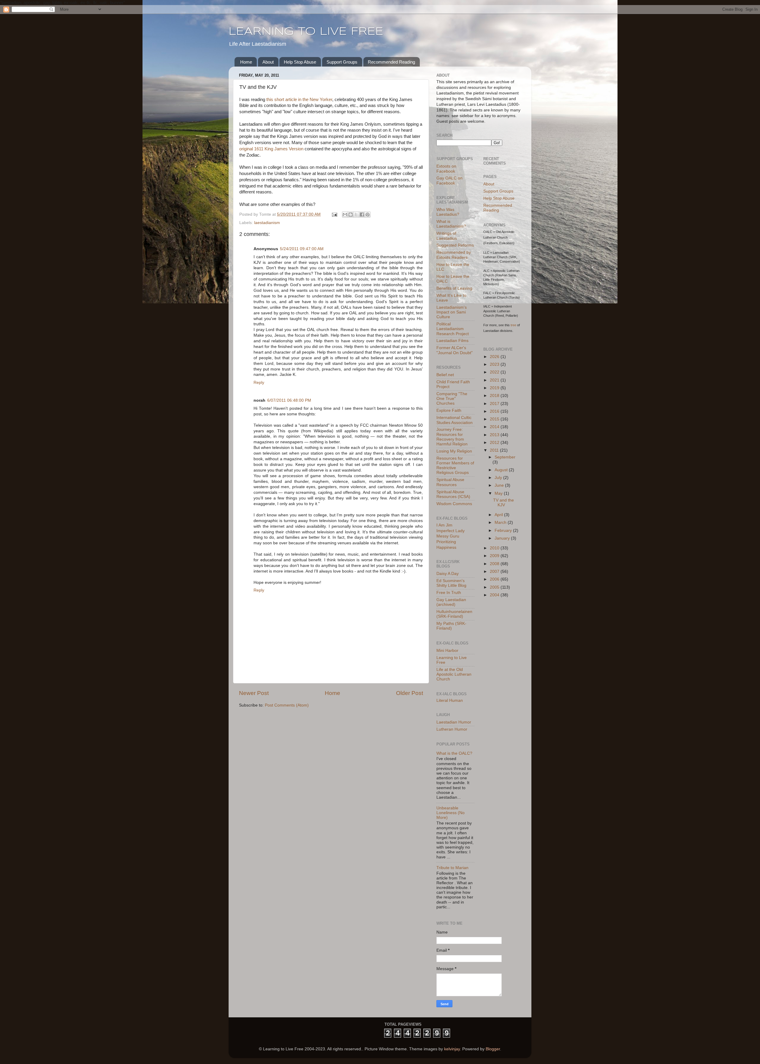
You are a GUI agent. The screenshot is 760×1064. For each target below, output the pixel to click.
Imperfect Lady (450, 531)
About (268, 61)
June (500, 485)
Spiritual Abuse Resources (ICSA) (453, 494)
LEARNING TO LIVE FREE (306, 32)
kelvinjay (452, 1049)
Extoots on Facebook (446, 168)
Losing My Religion (454, 451)
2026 (495, 356)
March (501, 522)
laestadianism (267, 222)
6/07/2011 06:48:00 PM (289, 400)
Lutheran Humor (451, 729)
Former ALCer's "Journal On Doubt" (454, 350)
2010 (495, 548)
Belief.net (445, 375)
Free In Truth (448, 592)
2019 (495, 388)
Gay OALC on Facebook (449, 180)
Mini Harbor (447, 650)
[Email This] (345, 214)
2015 (495, 419)
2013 (495, 435)
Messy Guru (447, 536)
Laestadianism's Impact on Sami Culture (451, 312)
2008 (495, 564)
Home (246, 61)
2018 (495, 395)
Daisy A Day (447, 573)
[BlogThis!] (351, 214)
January (503, 538)
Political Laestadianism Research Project (452, 329)
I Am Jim (444, 525)
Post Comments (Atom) (287, 705)
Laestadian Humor (453, 722)
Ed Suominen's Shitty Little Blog (451, 583)
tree (513, 325)
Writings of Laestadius (446, 235)
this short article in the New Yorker (299, 99)
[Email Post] (334, 214)
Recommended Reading (391, 61)
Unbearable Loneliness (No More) (450, 813)
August (502, 470)
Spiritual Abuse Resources (450, 482)
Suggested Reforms (455, 245)
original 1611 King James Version (271, 148)
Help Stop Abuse (300, 61)
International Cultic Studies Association (454, 420)
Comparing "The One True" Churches (451, 399)
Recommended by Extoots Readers (453, 254)
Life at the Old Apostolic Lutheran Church (453, 674)
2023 (495, 364)
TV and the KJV (503, 502)
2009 (495, 556)
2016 (495, 411)
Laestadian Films (452, 340)
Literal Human (449, 700)
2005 (495, 587)
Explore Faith (448, 410)
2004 (495, 595)
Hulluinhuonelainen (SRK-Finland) (454, 614)
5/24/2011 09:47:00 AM (302, 249)
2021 (495, 380)
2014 (495, 427)
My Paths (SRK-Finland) (451, 625)
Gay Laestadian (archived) (451, 602)
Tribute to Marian (452, 868)
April (499, 515)
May (499, 493)
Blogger (493, 1049)
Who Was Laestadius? (447, 212)
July (499, 477)
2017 (495, 403)
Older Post (409, 693)
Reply (259, 382)
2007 (495, 571)
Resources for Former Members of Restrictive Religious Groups (455, 465)
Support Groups (342, 61)
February (504, 530)
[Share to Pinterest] (367, 214)
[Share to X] (356, 214)
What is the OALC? (454, 753)
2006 (495, 579)
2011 (495, 450)
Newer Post (254, 693)
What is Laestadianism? (451, 223)
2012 (495, 442)
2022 (495, 372)
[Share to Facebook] (362, 214)
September (505, 457)
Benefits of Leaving (454, 288)
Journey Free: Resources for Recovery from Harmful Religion (452, 436)
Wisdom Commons (454, 504)
